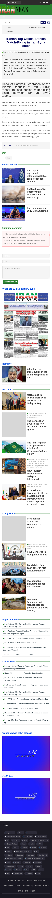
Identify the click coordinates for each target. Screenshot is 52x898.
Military (38, 886)
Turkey (18, 870)
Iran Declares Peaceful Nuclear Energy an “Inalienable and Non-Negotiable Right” (25, 632)
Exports (16, 840)
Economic (19, 881)
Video (32, 891)
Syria (21, 866)
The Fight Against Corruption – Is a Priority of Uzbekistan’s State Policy (37, 448)
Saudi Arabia (10, 866)
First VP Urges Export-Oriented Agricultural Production (26, 699)
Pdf (26, 891)
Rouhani (17, 862)
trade (38, 866)
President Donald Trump (14, 858)
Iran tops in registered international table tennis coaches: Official (37, 176)
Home (10, 881)
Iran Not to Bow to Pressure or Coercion (20, 643)
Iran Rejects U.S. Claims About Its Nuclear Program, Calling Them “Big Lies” (24, 625)
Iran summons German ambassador (18, 654)
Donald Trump (41, 836)
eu (7, 840)
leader (8, 851)
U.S (27, 870)
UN (42, 870)
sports (10, 22)
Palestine (20, 855)
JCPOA (43, 847)
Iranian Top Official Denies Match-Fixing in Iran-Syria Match (26, 42)
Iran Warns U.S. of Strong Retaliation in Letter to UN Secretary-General (24, 648)
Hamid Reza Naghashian (40, 840)
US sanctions (18, 873)
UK (34, 870)
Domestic (8, 886)
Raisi (8, 862)
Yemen (29, 873)
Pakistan (9, 855)
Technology (28, 886)
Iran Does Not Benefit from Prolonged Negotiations (24, 638)
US (8, 873)
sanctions (38, 862)
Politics (29, 881)
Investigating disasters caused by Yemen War (36, 584)
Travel (20, 891)
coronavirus (31, 833)
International (39, 881)
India (32, 844)
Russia (27, 862)
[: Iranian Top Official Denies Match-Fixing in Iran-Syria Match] (48, 22)
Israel (25, 847)
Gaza (25, 840)
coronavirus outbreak (13, 836)
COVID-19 (28, 836)
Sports (46, 886)
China (21, 833)
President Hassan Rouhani (35, 858)
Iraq (8, 847)
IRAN (8, 158)
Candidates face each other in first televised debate (36, 568)
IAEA (23, 844)
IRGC (16, 847)
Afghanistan (10, 833)
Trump (9, 870)
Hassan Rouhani (12, 844)
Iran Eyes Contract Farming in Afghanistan (21, 708)
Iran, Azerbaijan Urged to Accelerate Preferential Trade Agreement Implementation (25, 667)
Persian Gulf (43, 855)
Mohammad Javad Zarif (23, 851)
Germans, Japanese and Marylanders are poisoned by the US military (37, 605)
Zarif (38, 873)
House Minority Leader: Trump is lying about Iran (23, 673)
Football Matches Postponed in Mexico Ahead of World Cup (25, 721)
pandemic (31, 855)
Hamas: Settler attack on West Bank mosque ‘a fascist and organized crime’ (25, 714)
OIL (37, 851)
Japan (34, 847)
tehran (30, 866)
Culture (18, 886)
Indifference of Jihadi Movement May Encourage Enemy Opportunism (26, 686)
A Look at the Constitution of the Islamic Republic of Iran (26, 704)
